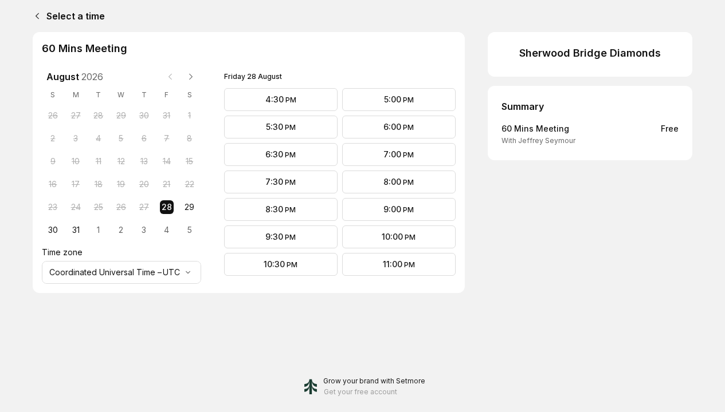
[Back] (34, 16)
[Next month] (191, 77)
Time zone (62, 252)
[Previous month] (170, 77)
